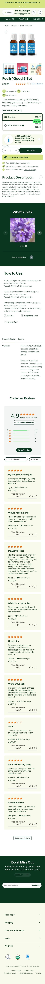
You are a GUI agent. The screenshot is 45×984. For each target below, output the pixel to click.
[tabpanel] (22, 364)
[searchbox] (15, 461)
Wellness (14, 27)
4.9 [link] (28, 85)
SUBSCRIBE (36, 885)
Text (27, 874)
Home (6, 27)
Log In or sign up (30, 171)
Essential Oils (10, 21)
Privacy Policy (16, 970)
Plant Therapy (21, 966)
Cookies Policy (29, 970)
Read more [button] (23, 575)
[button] (30, 498)
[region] (22, 431)
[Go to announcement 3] (25, 7)
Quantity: (5, 147)
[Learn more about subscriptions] (23, 127)
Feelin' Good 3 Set (26, 27)
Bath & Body (24, 21)
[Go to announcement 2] (22, 7)
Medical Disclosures (26, 973)
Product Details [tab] (8, 340)
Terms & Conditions (10, 973)
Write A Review (24, 452)
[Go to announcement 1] (19, 7)
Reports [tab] (21, 340)
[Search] (33, 13)
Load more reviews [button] (22, 839)
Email (19, 874)
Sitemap (38, 973)
